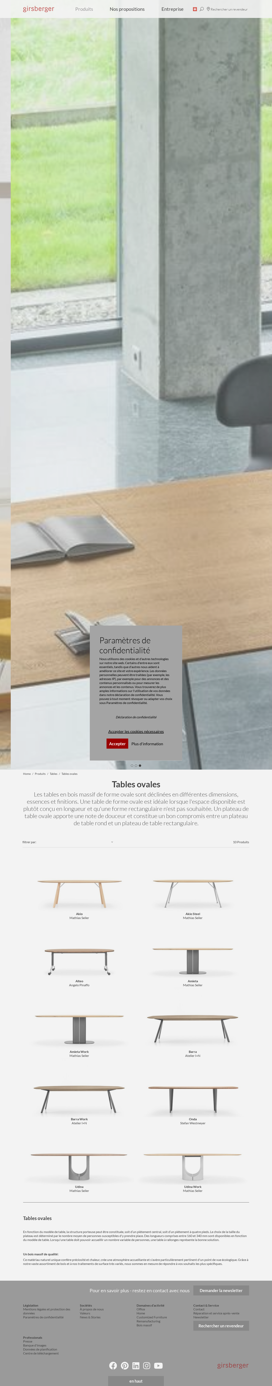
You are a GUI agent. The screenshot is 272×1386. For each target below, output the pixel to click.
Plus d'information (147, 743)
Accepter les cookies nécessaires (136, 731)
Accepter (117, 743)
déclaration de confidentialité (135, 694)
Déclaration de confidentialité (136, 717)
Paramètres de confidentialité (126, 702)
